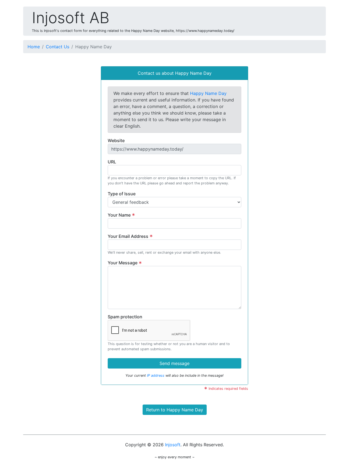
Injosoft (172, 444)
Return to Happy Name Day (174, 409)
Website (116, 140)
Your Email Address (128, 236)
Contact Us (57, 46)
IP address (155, 375)
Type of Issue (122, 193)
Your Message (123, 262)
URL (112, 161)
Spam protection (125, 316)
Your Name (120, 215)
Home (34, 46)
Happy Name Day (208, 93)
